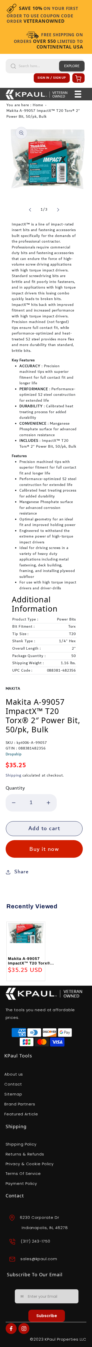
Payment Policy (21, 1183)
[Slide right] (58, 210)
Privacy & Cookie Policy (30, 1163)
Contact (13, 1084)
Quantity (15, 788)
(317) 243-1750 (35, 1241)
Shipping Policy (21, 1144)
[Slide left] (30, 210)
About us (13, 1074)
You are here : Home (24, 105)
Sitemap (13, 1094)
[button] (77, 78)
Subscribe (46, 1315)
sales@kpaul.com (38, 1258)
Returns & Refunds (25, 1154)
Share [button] (21, 871)
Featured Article (21, 1114)
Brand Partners (19, 1104)
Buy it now (44, 849)
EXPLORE (71, 66)
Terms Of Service (23, 1173)
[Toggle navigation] (78, 94)
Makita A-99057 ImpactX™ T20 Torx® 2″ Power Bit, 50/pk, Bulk (43, 114)
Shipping (13, 775)
